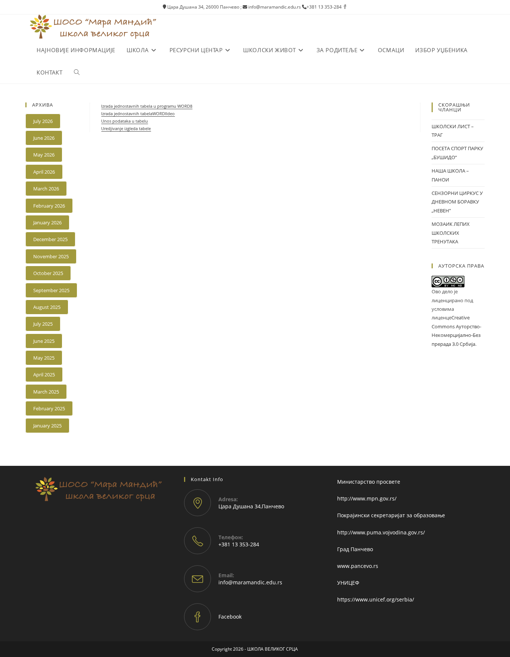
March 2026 (46, 188)
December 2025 (50, 239)
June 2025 (44, 341)
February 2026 (49, 205)
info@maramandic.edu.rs (250, 582)
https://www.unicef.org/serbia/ (375, 599)
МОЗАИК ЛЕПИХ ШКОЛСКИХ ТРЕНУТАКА (451, 233)
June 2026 (44, 138)
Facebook (230, 616)
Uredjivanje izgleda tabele (126, 128)
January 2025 (47, 425)
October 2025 (48, 273)
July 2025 (43, 323)
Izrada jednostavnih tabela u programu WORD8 (146, 106)
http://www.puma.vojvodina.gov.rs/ (381, 532)
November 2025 (51, 256)
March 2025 (46, 391)
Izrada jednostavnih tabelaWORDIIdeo (138, 113)
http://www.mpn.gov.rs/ (367, 498)
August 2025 (46, 307)
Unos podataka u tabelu (124, 121)
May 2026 (44, 154)
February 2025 (49, 408)
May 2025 (44, 357)
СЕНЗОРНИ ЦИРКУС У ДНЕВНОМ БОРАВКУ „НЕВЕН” (457, 202)
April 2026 (44, 171)
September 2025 (51, 290)
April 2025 (44, 374)
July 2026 (43, 121)
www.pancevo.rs (357, 565)
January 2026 (47, 222)
